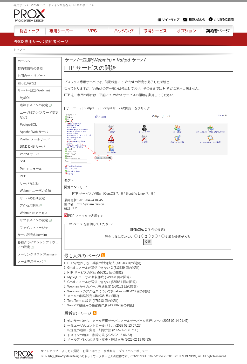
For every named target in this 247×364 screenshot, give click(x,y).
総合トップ (30, 33)
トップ (18, 49)
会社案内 (109, 351)
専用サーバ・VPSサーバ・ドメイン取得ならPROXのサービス (54, 5)
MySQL (25, 98)
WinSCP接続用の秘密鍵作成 (87, 305)
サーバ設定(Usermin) (32, 235)
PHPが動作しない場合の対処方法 (91, 263)
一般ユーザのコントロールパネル (90, 325)
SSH (23, 161)
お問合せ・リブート (32, 75)
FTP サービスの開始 (81, 272)
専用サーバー (61, 33)
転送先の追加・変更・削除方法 (89, 330)
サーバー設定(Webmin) (34, 90)
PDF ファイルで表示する (85, 216)
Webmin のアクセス (34, 213)
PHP (23, 176)
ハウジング (123, 33)
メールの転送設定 (79, 296)
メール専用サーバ (31, 261)
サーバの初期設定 (32, 198)
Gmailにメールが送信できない (88, 282)
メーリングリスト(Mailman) (37, 254)
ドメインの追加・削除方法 (86, 335)
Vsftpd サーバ (29, 154)
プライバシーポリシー (133, 351)
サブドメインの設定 (34, 220)
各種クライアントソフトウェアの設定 (38, 244)
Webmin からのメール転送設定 (89, 286)
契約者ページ (217, 33)
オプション (186, 33)
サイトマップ (170, 19)
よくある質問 (70, 351)
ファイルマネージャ (34, 227)
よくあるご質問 (221, 19)
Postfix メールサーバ (34, 139)
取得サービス (155, 33)
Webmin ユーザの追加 (35, 190)
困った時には (27, 83)
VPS (92, 33)
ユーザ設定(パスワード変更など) (39, 115)
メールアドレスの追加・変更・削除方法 (95, 339)
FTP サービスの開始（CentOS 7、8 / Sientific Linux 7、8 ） (114, 193)
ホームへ (24, 61)
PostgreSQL (28, 124)
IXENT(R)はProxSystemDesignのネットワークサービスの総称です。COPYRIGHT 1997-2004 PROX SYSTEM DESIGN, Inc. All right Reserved (133, 356)
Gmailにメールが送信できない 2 (90, 267)
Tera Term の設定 (79, 300)
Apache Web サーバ (34, 132)
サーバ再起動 (29, 183)
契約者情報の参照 (30, 68)
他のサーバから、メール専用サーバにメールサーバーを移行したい (114, 321)
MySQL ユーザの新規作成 (85, 277)
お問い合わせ (195, 19)
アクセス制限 (30, 205)
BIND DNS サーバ (32, 146)
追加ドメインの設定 (34, 105)
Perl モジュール (31, 169)
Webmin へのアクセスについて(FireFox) (95, 291)
